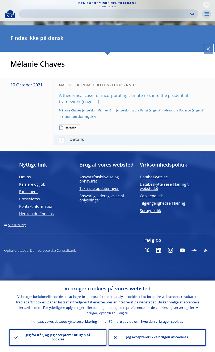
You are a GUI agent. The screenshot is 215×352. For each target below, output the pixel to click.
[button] (206, 5)
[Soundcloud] (194, 250)
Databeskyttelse (154, 177)
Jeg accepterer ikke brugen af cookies (157, 337)
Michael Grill (106, 110)
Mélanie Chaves (70, 110)
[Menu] (206, 14)
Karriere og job (32, 185)
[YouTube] (182, 250)
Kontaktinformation (36, 207)
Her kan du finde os (36, 214)
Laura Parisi (139, 110)
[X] (147, 250)
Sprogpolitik (150, 211)
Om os (25, 177)
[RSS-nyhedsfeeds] (206, 250)
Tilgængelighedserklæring (162, 203)
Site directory (17, 225)
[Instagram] (170, 250)
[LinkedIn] (159, 250)
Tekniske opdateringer (99, 189)
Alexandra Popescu (177, 110)
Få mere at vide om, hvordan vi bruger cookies (146, 322)
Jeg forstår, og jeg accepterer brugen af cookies (58, 337)
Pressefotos (29, 199)
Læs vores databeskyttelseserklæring (67, 322)
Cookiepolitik (151, 196)
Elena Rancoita (72, 116)
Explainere (28, 192)
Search (192, 13)
